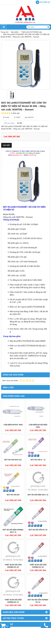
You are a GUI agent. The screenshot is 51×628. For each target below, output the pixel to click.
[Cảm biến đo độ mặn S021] (38, 411)
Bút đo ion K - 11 (38, 460)
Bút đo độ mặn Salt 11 (38, 495)
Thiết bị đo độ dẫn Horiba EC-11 (13, 601)
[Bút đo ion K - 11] (38, 446)
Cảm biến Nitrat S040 (13, 425)
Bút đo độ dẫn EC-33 (38, 530)
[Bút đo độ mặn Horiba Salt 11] (13, 516)
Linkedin (30, 117)
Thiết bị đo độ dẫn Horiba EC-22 (13, 566)
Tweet (18, 117)
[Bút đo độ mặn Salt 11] (38, 481)
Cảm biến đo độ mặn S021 (38, 426)
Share (6, 117)
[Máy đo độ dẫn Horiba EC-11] (38, 586)
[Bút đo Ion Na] (13, 481)
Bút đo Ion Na (13, 495)
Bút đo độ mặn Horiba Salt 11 (13, 531)
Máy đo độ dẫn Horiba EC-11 (38, 601)
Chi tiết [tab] (6, 145)
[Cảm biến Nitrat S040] (13, 411)
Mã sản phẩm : (9, 123)
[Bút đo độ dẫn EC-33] (38, 516)
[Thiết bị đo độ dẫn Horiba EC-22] (13, 551)
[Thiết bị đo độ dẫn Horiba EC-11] (13, 586)
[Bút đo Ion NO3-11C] (13, 446)
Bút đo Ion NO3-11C (13, 460)
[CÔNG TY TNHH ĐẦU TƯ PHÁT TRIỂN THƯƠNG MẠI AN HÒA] (25, 24)
